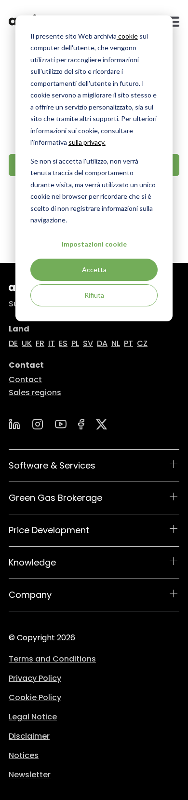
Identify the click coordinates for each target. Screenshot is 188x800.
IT (51, 343)
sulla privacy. (87, 142)
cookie (127, 36)
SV (88, 343)
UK (27, 343)
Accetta (94, 269)
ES (63, 343)
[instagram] (37, 424)
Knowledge (32, 562)
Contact (25, 379)
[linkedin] (14, 424)
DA (102, 343)
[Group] (101, 424)
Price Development (49, 530)
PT (128, 343)
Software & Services (52, 465)
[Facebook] (81, 424)
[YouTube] (61, 424)
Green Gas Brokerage (55, 498)
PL (75, 343)
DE (13, 343)
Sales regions (35, 392)
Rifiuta (94, 295)
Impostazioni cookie (94, 244)
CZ (142, 343)
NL (115, 343)
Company (30, 595)
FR (40, 343)
